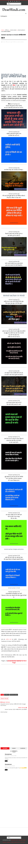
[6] (15, 661)
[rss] (15, 1)
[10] (22, 661)
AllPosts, (15, 42)
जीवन (14, 85)
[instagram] (19, 1)
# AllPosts (7, 694)
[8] (18, 661)
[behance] (17, 1)
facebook (22, 748)
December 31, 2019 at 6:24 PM (11, 755)
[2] (8, 661)
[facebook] (8, 1)
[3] (10, 661)
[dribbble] (12, 1)
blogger (5, 748)
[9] (20, 661)
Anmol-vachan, (20, 42)
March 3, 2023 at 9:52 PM (10, 765)
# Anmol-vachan (13, 694)
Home (2, 30)
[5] (13, 661)
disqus (14, 748)
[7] (16, 661)
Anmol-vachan (13, 30)
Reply (6, 760)
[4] (11, 661)
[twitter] (10, 1)
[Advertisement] (14, 60)
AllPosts (7, 30)
